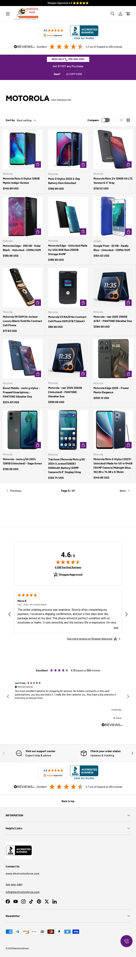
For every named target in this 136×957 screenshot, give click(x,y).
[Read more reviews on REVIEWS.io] (112, 725)
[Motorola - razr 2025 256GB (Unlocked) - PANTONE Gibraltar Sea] (68, 358)
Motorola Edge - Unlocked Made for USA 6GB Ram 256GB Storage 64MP (67, 250)
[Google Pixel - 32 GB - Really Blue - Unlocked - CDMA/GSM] (113, 216)
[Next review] (126, 614)
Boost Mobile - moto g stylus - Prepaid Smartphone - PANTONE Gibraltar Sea (21, 392)
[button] (128, 14)
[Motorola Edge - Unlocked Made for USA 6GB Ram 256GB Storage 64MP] (68, 216)
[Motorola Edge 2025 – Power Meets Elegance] (113, 359)
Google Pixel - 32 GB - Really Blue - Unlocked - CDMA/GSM (112, 248)
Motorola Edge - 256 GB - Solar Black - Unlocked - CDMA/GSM (22, 248)
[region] (68, 696)
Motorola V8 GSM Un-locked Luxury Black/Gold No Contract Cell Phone (22, 321)
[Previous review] (9, 614)
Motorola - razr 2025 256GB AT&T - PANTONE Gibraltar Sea (113, 318)
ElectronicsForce (21, 948)
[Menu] (8, 14)
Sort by (10, 120)
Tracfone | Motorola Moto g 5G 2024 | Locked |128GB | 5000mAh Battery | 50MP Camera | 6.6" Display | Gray (66, 465)
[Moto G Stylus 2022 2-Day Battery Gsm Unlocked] (68, 149)
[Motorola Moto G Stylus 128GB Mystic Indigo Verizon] (22, 149)
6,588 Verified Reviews (68, 567)
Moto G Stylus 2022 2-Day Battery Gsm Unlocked (64, 180)
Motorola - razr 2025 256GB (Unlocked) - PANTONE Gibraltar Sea (65, 392)
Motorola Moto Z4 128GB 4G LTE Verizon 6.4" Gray (113, 180)
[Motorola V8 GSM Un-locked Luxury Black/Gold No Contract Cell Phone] (22, 287)
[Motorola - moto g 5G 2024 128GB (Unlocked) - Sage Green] (22, 430)
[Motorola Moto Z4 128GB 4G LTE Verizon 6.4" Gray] (113, 149)
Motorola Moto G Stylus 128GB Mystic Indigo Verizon (21, 180)
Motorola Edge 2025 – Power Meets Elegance (111, 390)
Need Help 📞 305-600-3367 (68, 59)
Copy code (75, 74)
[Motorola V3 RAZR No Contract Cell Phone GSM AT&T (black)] (68, 287)
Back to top (68, 801)
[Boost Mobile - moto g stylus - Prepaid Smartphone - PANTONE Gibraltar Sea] (22, 359)
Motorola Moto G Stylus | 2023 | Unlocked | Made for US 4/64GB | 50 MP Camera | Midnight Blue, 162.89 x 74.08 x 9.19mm (113, 465)
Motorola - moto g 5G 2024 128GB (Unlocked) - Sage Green (22, 461)
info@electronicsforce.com (22, 891)
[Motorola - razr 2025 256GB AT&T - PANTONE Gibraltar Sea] (113, 287)
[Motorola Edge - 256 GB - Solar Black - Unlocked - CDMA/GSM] (22, 216)
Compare (93, 120)
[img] (68, 562)
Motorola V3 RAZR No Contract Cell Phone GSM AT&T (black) (67, 319)
